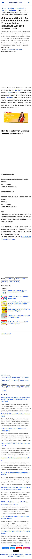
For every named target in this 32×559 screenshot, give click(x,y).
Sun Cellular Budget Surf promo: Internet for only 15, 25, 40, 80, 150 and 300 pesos (19, 303)
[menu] (3, 2)
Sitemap (10, 556)
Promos (5, 281)
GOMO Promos (24, 380)
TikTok (16, 550)
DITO (27, 387)
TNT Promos (25, 377)
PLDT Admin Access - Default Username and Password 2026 (13, 429)
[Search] (29, 2)
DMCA (15, 554)
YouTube (18, 548)
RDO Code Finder (19, 556)
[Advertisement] (16, 69)
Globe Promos (6, 377)
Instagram (26, 548)
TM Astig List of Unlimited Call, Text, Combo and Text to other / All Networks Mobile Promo (15, 488)
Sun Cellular (19, 90)
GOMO (4, 390)
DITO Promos (5, 380)
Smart (3, 387)
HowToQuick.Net (15, 2)
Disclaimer (20, 554)
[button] (2, 329)
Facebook (5, 548)
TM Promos (14, 380)
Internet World (21, 278)
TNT (8, 387)
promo (10, 92)
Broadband (10, 97)
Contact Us (9, 554)
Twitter (12, 548)
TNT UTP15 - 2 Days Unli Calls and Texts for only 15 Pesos (15, 415)
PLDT (22, 387)
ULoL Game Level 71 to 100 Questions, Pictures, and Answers (15, 532)
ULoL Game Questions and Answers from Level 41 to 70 (15, 459)
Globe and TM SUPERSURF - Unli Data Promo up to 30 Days (15, 444)
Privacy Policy (28, 554)
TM (18, 387)
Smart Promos (16, 377)
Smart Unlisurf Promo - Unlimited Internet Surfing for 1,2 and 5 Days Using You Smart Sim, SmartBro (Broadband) (15, 399)
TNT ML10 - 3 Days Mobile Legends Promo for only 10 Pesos (15, 473)
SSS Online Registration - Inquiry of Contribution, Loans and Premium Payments (14, 503)
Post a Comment (6, 334)
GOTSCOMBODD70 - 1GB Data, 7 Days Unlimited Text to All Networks (15, 517)
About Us (3, 554)
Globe (13, 387)
